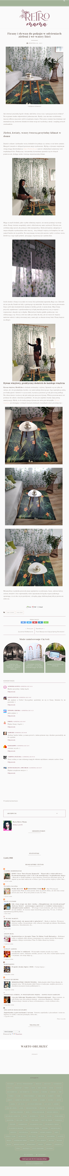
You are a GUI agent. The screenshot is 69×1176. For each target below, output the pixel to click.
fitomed (11, 1096)
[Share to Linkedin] (41, 622)
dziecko (59, 1087)
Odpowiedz (11, 692)
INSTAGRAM (41, 1154)
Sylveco (60, 1136)
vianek (32, 1140)
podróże (45, 1128)
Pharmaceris (22, 1124)
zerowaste (58, 1144)
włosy (9, 1144)
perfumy (13, 1124)
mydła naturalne (38, 1112)
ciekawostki (58, 1083)
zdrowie (49, 1144)
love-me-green (11, 1108)
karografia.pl (38, 1163)
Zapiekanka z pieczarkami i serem (18, 1012)
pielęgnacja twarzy (52, 1124)
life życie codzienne (34, 1104)
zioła (18, 1148)
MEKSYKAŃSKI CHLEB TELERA (24, 982)
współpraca (31, 1144)
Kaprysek (11, 732)
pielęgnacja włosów (16, 1128)
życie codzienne (38, 1148)
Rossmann (34, 1132)
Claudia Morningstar (13, 871)
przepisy (13, 1132)
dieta (33, 1087)
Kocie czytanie (10, 901)
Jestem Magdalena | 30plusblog (18, 768)
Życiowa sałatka (11, 886)
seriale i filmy (10, 1136)
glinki (19, 1096)
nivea (25, 1116)
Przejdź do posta (13, 672)
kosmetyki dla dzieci (22, 1100)
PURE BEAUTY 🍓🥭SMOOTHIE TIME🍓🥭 (28, 889)
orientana (10, 1120)
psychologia (23, 1132)
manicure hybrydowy (55, 1108)
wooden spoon (19, 1144)
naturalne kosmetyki (13, 1116)
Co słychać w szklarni (21, 951)
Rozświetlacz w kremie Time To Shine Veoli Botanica (34, 936)
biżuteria (47, 1083)
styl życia (32, 1136)
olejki (49, 1116)
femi (60, 1092)
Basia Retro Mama (20, 822)
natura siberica (52, 1112)
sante (57, 1132)
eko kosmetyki (25, 1092)
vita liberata (41, 1140)
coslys (9, 1087)
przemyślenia (55, 1128)
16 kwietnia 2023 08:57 (35, 767)
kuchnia (51, 1100)
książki (42, 1100)
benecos (39, 1083)
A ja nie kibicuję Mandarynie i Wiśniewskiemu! (31, 997)
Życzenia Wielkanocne (25, 632)
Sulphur (41, 1136)
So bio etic (22, 1136)
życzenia (50, 1148)
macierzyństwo (31, 1108)
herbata (51, 1096)
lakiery (59, 1100)
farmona (53, 1092)
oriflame (19, 1120)
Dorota (10, 721)
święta (9, 1140)
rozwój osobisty (46, 1132)
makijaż (42, 1108)
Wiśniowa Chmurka (14, 710)
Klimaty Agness (10, 949)
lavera (12, 1104)
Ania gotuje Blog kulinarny (15, 1010)
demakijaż (18, 1087)
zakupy (40, 1144)
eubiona (44, 1092)
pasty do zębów (46, 1120)
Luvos (21, 1108)
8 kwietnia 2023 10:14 (26, 686)
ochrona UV (34, 1116)
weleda (51, 1140)
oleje (43, 1116)
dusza (51, 1087)
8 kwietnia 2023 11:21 (27, 710)
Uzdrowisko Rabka (20, 1140)
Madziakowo (12, 745)
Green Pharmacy (29, 1096)
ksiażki (35, 1100)
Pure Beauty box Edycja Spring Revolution (50, 632)
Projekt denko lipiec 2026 (22, 967)
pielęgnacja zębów (32, 1128)
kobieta (10, 1100)
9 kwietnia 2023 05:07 (19, 721)
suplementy (51, 1136)
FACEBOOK (29, 1154)
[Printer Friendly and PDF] (34, 608)
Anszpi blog (9, 934)
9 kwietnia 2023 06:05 (21, 732)
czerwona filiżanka (14, 756)
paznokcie (58, 1120)
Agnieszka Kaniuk (14, 686)
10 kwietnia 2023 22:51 (23, 745)
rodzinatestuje (13, 697)
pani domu (20, 612)
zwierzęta (26, 1148)
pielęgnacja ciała (36, 1124)
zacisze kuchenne (11, 979)
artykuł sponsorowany (25, 1083)
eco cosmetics (12, 1092)
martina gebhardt (17, 1112)
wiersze (59, 1140)
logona (56, 1104)
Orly (27, 1120)
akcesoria (10, 1083)
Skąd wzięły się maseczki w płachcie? (27, 921)
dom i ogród (10, 612)
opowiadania (58, 1116)
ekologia (36, 1092)
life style (21, 1104)
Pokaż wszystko (61, 1019)
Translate (19, 1034)
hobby (59, 1096)
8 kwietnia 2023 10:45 (25, 697)
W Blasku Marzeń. (11, 918)
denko (26, 1087)
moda (28, 1112)
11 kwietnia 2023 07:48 (28, 756)
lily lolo (48, 1104)
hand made (41, 1096)
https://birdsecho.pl (30, 149)
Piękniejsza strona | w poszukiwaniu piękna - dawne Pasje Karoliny (32, 994)
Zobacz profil (18, 825)
